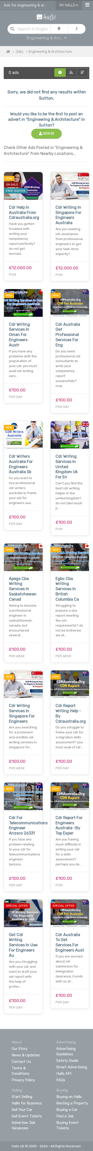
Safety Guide (67, 1060)
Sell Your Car (22, 1109)
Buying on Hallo (69, 1096)
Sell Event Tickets (27, 1116)
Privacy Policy (23, 1080)
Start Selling (22, 1096)
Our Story (20, 1048)
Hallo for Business (27, 1103)
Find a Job (65, 1116)
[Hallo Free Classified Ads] (46, 16)
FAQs (60, 1080)
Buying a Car (66, 1109)
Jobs (19, 52)
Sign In (48, 133)
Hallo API (63, 1073)
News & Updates (26, 1055)
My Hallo (68, 5)
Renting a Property (72, 1103)
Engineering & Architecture (50, 52)
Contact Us (21, 1061)
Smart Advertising (71, 1067)
